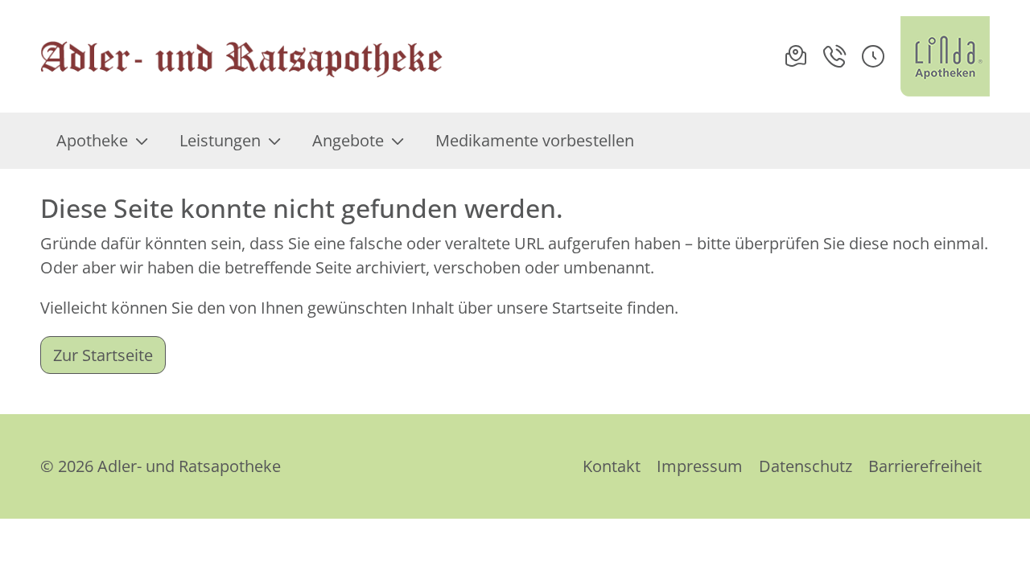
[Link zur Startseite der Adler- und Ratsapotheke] (241, 56)
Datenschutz (805, 466)
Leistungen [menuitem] (220, 140)
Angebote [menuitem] (348, 140)
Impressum (700, 466)
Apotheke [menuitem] (92, 140)
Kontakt (612, 466)
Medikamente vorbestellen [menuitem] (534, 140)
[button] (873, 56)
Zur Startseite (103, 355)
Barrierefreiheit (925, 466)
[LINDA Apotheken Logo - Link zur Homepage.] (945, 56)
